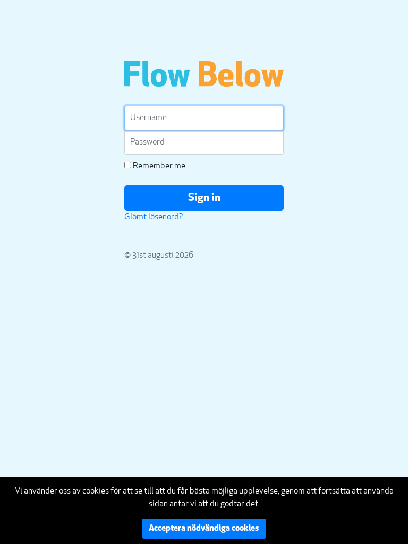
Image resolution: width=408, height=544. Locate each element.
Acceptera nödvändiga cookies (204, 528)
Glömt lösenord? (153, 217)
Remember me (158, 166)
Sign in (204, 198)
